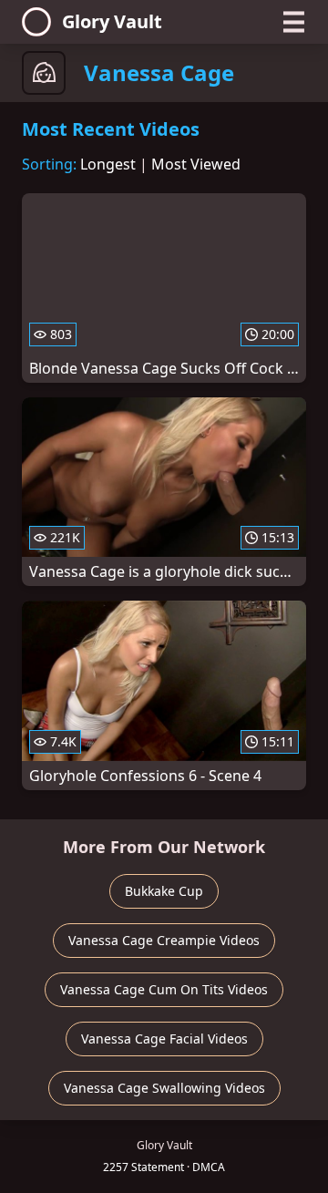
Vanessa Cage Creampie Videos (164, 940)
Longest (108, 164)
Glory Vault (112, 21)
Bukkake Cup (164, 891)
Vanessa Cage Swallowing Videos (164, 1087)
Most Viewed (196, 164)
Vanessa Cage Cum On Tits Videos (164, 989)
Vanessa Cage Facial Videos (164, 1038)
